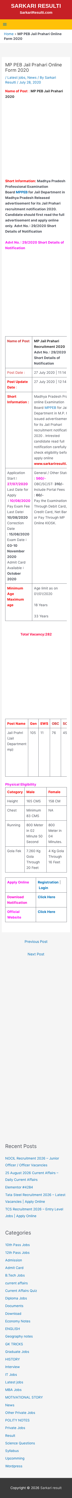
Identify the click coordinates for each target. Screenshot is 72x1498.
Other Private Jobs (20, 1413)
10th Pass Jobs (17, 1245)
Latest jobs (16, 78)
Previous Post (36, 941)
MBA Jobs (13, 1390)
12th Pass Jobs (17, 1253)
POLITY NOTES (17, 1420)
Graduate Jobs (17, 1352)
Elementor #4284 (19, 1187)
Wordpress (13, 1466)
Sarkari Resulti (36, 6)
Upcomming (14, 1458)
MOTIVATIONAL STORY (24, 1397)
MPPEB (22, 192)
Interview (12, 1367)
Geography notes (19, 1336)
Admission (13, 1260)
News (32, 78)
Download (13, 1314)
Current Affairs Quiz (21, 1291)
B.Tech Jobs (15, 1275)
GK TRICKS (14, 1344)
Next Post (36, 954)
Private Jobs (15, 1428)
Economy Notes (17, 1321)
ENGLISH (12, 1329)
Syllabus (12, 1451)
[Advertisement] (36, 141)
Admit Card (14, 1268)
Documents (14, 1306)
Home (9, 34)
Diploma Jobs (16, 1298)
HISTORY (12, 1359)
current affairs (16, 1283)
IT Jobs (11, 1375)
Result (10, 1436)
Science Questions (20, 1443)
